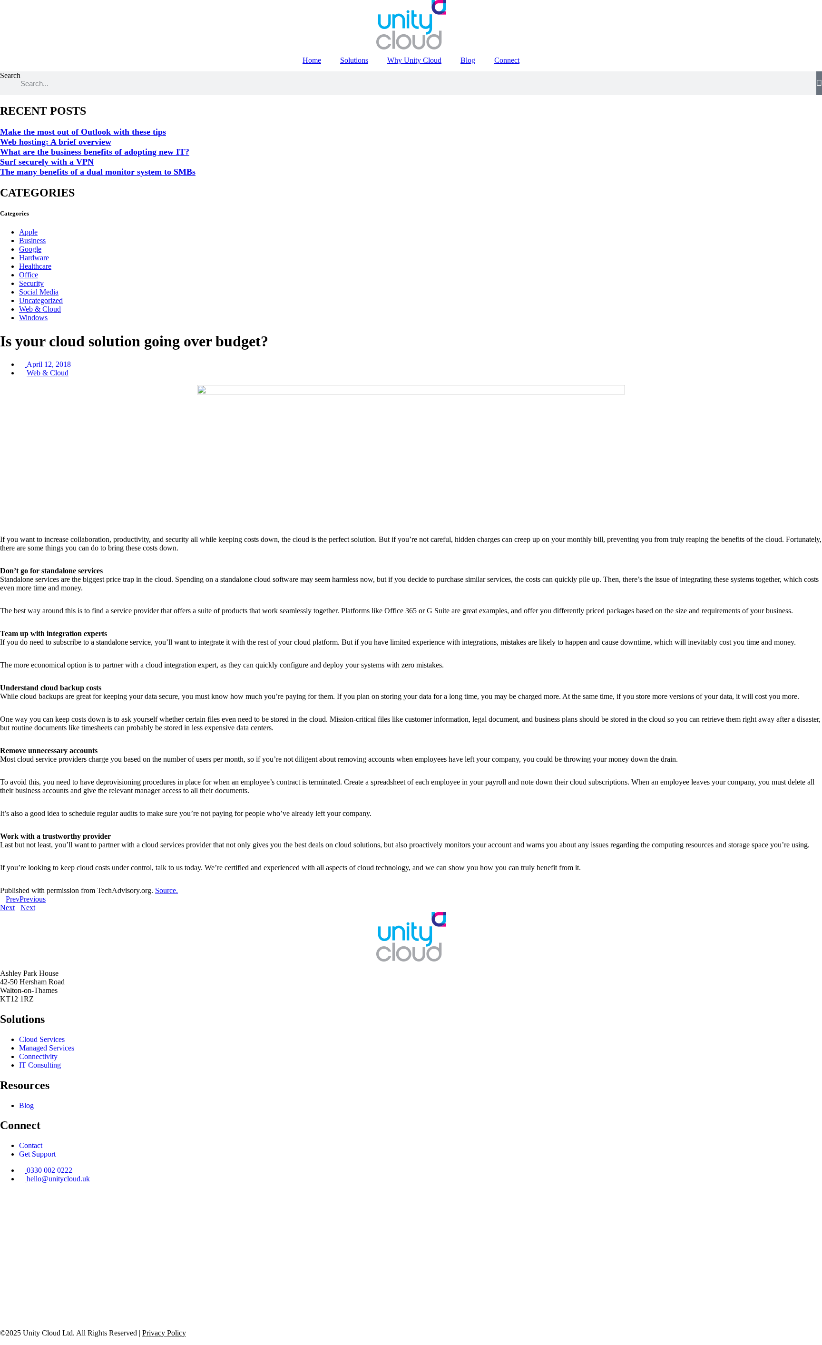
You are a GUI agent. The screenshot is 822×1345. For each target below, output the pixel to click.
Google (30, 249)
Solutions (354, 60)
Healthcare (35, 266)
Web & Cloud (40, 309)
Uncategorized (41, 300)
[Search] (819, 83)
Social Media (39, 292)
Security (31, 283)
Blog (467, 60)
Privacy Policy (164, 1333)
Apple (28, 232)
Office (28, 275)
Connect (506, 60)
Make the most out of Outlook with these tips (83, 132)
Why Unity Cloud (414, 60)
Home (312, 60)
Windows (33, 318)
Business (32, 240)
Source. (166, 890)
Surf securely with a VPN (47, 162)
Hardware (34, 258)
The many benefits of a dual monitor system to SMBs (98, 172)
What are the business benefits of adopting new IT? (94, 152)
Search (10, 75)
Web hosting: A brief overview (55, 142)
